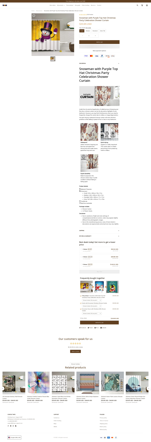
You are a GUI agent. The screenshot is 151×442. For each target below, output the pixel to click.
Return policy (103, 426)
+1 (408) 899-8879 (12, 421)
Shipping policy (103, 423)
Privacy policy (103, 417)
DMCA (55, 426)
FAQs (55, 423)
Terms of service (104, 420)
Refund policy (103, 429)
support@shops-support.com (15, 423)
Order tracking (57, 420)
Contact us (56, 417)
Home (32, 10)
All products (39, 10)
